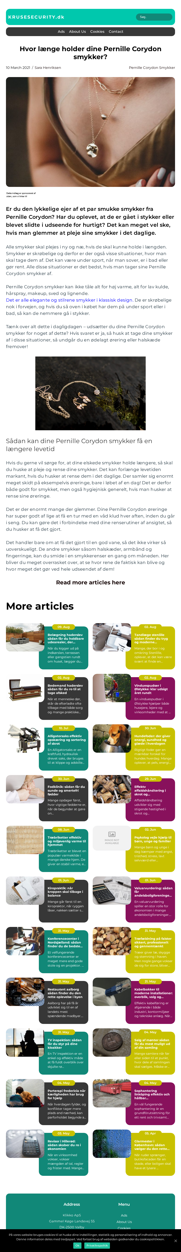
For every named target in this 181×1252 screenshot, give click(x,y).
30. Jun (150, 728)
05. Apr (150, 1133)
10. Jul (63, 728)
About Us (77, 31)
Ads (61, 31)
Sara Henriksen (48, 68)
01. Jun (63, 880)
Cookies (97, 31)
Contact (116, 31)
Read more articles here (90, 582)
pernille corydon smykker (152, 68)
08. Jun (63, 829)
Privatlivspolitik (97, 1245)
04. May (150, 1032)
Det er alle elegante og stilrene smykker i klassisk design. (70, 300)
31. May (63, 931)
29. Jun (150, 779)
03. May (64, 1133)
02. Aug (150, 627)
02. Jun (150, 829)
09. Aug (64, 627)
